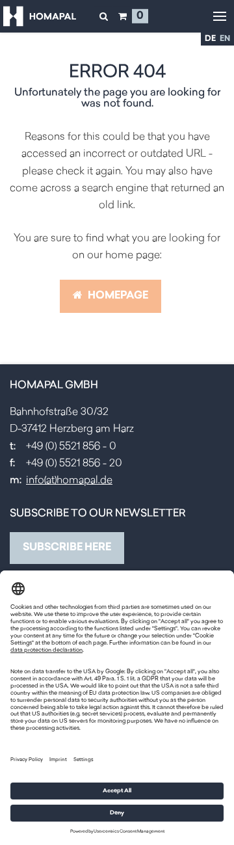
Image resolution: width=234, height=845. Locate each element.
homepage (117, 296)
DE (210, 39)
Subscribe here (67, 548)
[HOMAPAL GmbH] (39, 16)
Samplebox (122, 16)
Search (103, 16)
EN (225, 39)
